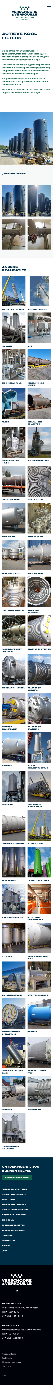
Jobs (4, 1251)
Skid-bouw (8, 1220)
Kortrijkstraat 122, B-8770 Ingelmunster (20, 1308)
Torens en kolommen (14, 1204)
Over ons (7, 1235)
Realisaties (8, 1240)
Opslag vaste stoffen (15, 1210)
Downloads (6, 1366)
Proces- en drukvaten (14, 1189)
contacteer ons (17, 1177)
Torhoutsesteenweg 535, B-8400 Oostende (21, 1330)
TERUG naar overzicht (15, 173)
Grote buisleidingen (14, 1215)
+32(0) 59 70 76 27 (10, 1334)
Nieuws (6, 1246)
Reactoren (8, 1199)
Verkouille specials (13, 1230)
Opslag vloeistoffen (14, 1194)
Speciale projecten (13, 1225)
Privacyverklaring (9, 1354)
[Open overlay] (49, 7)
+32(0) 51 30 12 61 (10, 1312)
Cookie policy (7, 1358)
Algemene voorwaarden (11, 1362)
